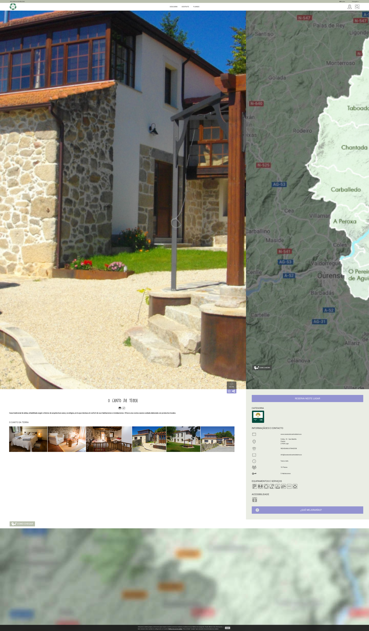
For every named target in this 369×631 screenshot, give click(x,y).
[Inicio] (13, 6)
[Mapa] (349, 7)
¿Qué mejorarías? (311, 510)
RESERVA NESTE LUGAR (307, 398)
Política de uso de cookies (175, 629)
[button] (229, 391)
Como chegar (264, 368)
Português (355, 1)
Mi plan (343, 1)
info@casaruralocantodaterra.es (291, 455)
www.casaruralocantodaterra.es (291, 434)
